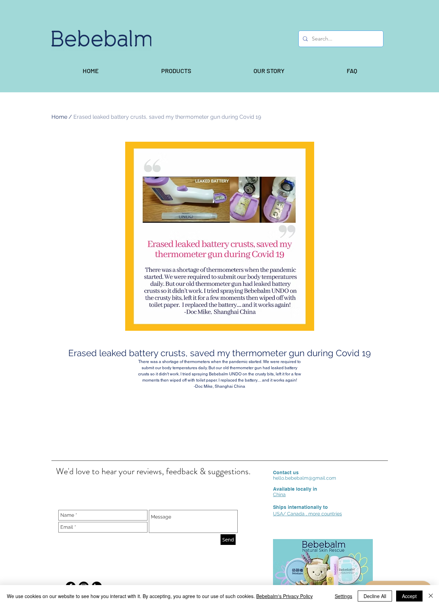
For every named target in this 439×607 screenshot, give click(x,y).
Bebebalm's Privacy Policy (284, 596)
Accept (409, 596)
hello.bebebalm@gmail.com (304, 478)
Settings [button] (343, 596)
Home (59, 117)
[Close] (431, 596)
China (279, 494)
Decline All (375, 596)
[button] (176, 71)
